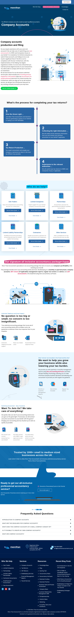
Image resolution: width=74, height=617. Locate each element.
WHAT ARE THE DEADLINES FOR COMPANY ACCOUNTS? (20, 523)
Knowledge (64, 6)
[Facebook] (9, 589)
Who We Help (36, 6)
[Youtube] (6, 589)
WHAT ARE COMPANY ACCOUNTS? (13, 534)
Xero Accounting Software (55, 371)
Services (23, 561)
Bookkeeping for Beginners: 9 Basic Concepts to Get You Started (64, 585)
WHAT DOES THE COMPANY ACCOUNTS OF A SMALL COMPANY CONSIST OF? (26, 527)
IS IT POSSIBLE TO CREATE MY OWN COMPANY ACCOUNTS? (21, 530)
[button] (37, 519)
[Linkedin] (2, 589)
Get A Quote (67, 2)
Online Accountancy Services (50, 6)
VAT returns (15, 272)
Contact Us (65, 9)
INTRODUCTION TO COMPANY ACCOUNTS (15, 519)
